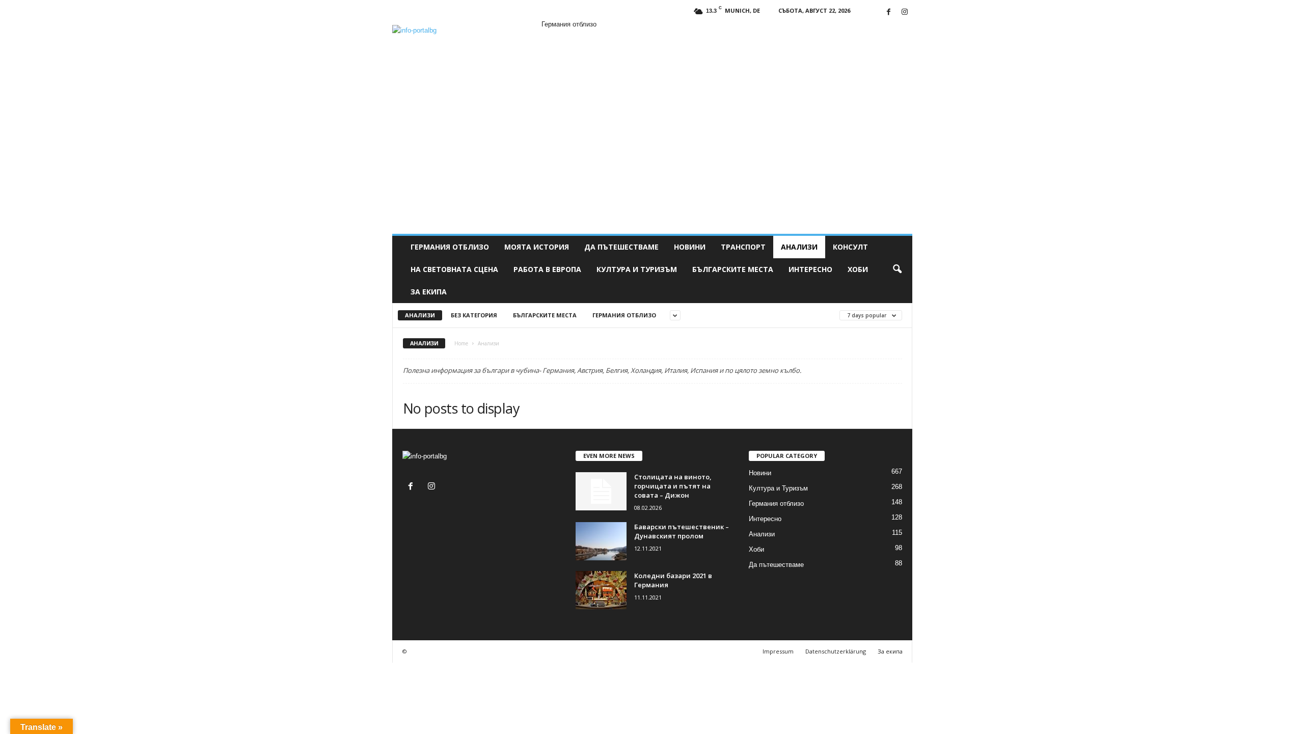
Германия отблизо (450, 247)
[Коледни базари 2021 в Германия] (601, 590)
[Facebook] (889, 12)
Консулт (850, 247)
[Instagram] (905, 12)
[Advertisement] (652, 157)
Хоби (858, 269)
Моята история (536, 247)
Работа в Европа (547, 269)
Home (461, 343)
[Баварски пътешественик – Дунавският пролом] (601, 541)
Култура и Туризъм (636, 269)
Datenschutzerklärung (835, 651)
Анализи (799, 247)
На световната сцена (454, 269)
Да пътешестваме (621, 247)
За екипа (429, 291)
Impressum (778, 651)
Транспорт (743, 247)
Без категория (474, 315)
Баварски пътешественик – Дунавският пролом (681, 531)
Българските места (732, 269)
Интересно (810, 269)
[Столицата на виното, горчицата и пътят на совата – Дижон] (601, 491)
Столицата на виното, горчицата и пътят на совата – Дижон (673, 486)
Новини (689, 247)
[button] (897, 269)
